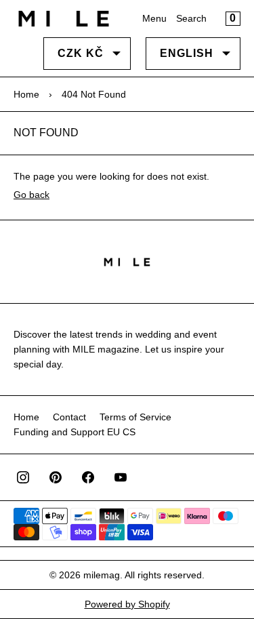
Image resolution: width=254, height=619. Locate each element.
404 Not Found (94, 94)
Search (191, 18)
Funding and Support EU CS (74, 431)
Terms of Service (135, 417)
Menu (154, 18)
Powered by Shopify (127, 604)
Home (26, 94)
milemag (101, 575)
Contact (69, 417)
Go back (31, 194)
